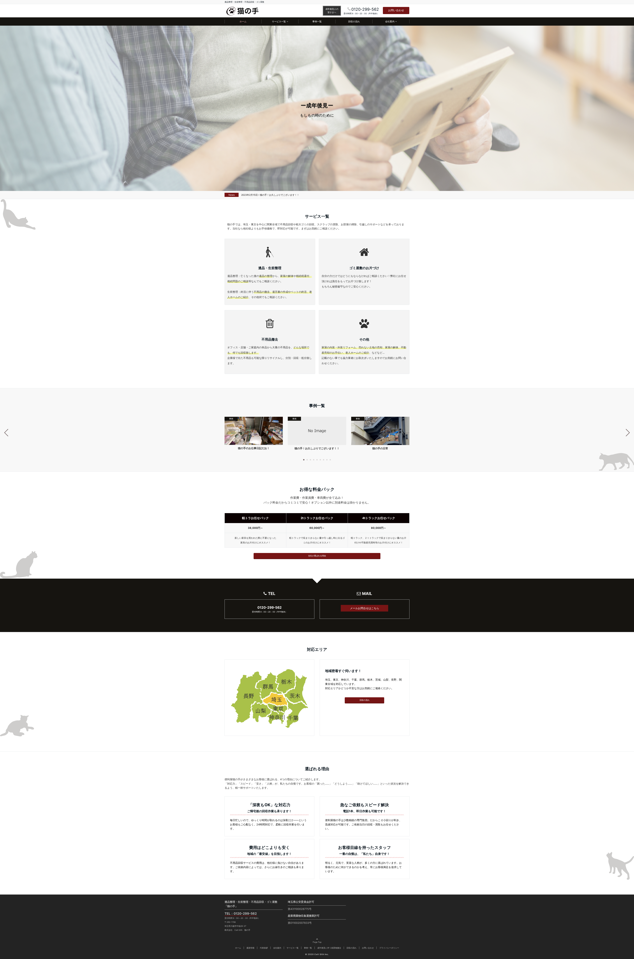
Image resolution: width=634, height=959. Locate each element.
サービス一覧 (279, 21)
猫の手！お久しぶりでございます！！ (279, 194)
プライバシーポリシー (389, 948)
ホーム (243, 21)
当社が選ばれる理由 (317, 555)
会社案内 (389, 21)
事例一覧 (317, 21)
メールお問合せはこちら (364, 608)
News (232, 194)
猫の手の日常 (380, 448)
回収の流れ (354, 21)
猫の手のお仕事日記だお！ (254, 448)
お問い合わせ (396, 10)
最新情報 (250, 948)
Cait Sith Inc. (321, 954)
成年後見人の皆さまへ (331, 11)
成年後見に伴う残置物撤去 (329, 948)
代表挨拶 (264, 948)
